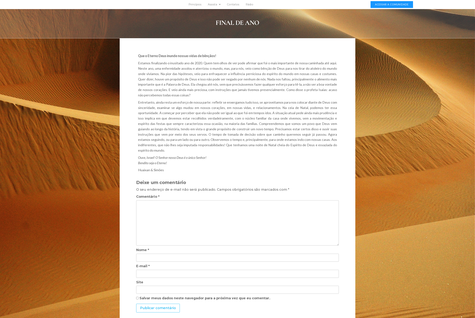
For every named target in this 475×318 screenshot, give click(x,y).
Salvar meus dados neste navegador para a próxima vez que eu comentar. (205, 298)
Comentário (148, 197)
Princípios (195, 4)
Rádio (249, 4)
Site (139, 282)
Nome (142, 250)
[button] (392, 4)
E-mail (143, 266)
